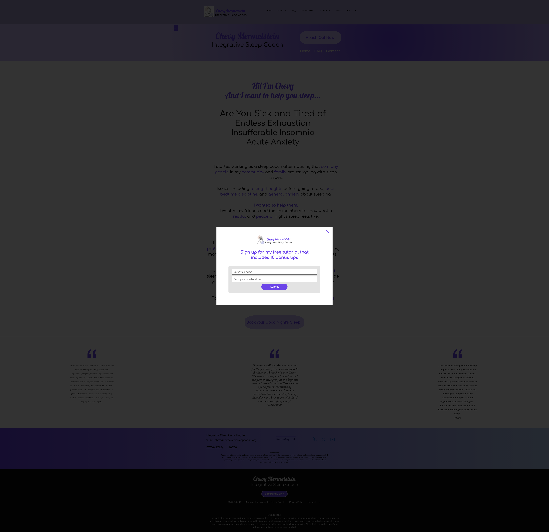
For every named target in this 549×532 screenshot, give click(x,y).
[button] (327, 231)
